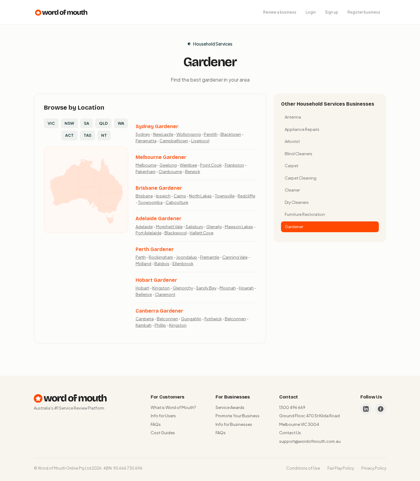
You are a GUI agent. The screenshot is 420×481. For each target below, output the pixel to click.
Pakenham (146, 171)
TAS (87, 135)
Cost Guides (163, 432)
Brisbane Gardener (159, 188)
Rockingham (161, 257)
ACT (69, 135)
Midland (143, 263)
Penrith (210, 134)
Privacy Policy (373, 468)
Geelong (168, 165)
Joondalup (186, 257)
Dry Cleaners (297, 202)
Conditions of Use (303, 468)
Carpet (291, 165)
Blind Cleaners (298, 153)
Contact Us (290, 432)
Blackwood (175, 232)
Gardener (294, 226)
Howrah (246, 287)
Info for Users (163, 415)
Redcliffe (246, 195)
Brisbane (144, 195)
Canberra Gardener (159, 311)
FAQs (156, 424)
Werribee (188, 165)
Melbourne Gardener (161, 157)
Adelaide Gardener (158, 218)
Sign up (331, 12)
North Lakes (200, 195)
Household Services (212, 43)
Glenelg (214, 226)
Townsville (225, 195)
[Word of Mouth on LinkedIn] (365, 408)
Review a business (279, 12)
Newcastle (163, 134)
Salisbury (194, 226)
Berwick (192, 171)
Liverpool (200, 140)
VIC (51, 123)
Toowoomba (150, 202)
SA (86, 123)
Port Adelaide (148, 232)
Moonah (228, 287)
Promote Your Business (238, 415)
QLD (103, 123)
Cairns (180, 195)
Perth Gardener (155, 249)
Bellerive (144, 294)
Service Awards (230, 407)
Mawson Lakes (239, 226)
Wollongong (188, 134)
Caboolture (177, 202)
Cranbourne (170, 171)
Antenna (293, 117)
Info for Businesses (234, 424)
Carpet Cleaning (300, 178)
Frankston (234, 165)
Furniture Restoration (305, 214)
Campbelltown (174, 140)
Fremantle (209, 257)
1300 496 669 (292, 407)
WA (121, 123)
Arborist (292, 141)
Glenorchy (183, 287)
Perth (141, 257)
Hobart (142, 287)
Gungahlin (191, 318)
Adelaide (144, 226)
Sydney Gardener (157, 126)
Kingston (161, 287)
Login (311, 12)
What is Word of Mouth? (173, 407)
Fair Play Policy (340, 468)
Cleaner (292, 190)
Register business (363, 12)
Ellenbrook (182, 263)
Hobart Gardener (156, 280)
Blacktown (230, 134)
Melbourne (146, 165)
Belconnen (167, 318)
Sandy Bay (206, 287)
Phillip (160, 325)
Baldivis (161, 263)
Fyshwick (213, 318)
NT (104, 135)
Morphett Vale (169, 226)
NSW (69, 123)
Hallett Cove (201, 232)
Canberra (145, 318)
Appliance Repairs (302, 129)
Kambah (144, 325)
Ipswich (163, 195)
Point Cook (211, 165)
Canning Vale (235, 257)
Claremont (165, 294)
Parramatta (146, 140)
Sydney (143, 134)
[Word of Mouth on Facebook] (380, 408)
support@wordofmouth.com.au (310, 441)
